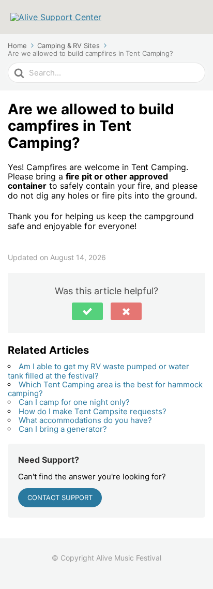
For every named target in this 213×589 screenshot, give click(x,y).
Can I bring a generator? (63, 429)
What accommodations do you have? (85, 420)
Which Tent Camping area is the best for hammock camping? (105, 389)
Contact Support (60, 497)
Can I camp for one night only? (74, 402)
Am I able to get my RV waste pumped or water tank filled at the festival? (98, 370)
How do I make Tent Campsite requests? (92, 411)
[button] (87, 311)
